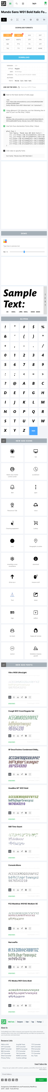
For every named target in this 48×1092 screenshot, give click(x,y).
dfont (29, 48)
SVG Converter (21, 1047)
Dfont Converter (6, 1055)
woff (8, 39)
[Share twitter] (9, 1080)
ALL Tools (34, 1055)
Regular (17, 68)
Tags (32, 1022)
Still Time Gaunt (15, 826)
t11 (18, 48)
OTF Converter (5, 1047)
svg (29, 35)
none (40, 48)
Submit (41, 1080)
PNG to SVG (5, 1044)
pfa (40, 39)
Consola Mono (14, 865)
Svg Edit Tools (20, 1044)
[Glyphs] (24, 20)
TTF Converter (36, 1044)
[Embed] (25, 697)
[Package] (30, 20)
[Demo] (17, 20)
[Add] (4, 20)
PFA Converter (35, 1049)
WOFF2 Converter (21, 1049)
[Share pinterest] (13, 1080)
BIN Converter (5, 1051)
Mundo (17, 81)
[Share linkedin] (16, 1080)
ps (29, 44)
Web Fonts (11, 1022)
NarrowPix (13, 942)
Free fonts (4, 3)
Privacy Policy (5, 1058)
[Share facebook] (2, 1080)
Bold (26, 81)
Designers (20, 1022)
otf (29, 39)
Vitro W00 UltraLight (17, 672)
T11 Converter (35, 1053)
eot (40, 35)
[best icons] (3, 665)
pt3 (18, 44)
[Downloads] (17, 697)
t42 (7, 48)
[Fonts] (44, 20)
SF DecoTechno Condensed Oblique (24, 749)
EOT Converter (36, 1047)
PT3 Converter (20, 1051)
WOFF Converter (6, 1049)
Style (27, 1022)
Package (39, 1022)
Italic (29, 81)
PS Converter (35, 1051)
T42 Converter (20, 1053)
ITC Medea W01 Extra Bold (20, 981)
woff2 (18, 39)
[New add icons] (3, 440)
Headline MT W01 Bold (18, 788)
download (24, 57)
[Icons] (37, 20)
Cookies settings (21, 1058)
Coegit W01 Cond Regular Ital (21, 711)
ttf (7, 35)
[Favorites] (10, 20)
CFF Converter (5, 1053)
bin (8, 44)
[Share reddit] (6, 1080)
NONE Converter (21, 1055)
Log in (34, 3)
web (18, 35)
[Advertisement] (24, 195)
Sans (21, 81)
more (33, 431)
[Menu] (23, 3)
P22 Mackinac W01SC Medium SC (23, 904)
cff (40, 44)
